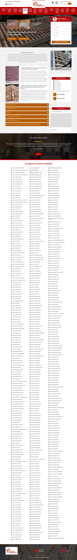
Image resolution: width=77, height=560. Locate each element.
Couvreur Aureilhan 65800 (54, 432)
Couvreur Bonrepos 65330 (54, 320)
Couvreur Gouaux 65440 (35, 445)
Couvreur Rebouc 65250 (16, 177)
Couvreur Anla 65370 (53, 513)
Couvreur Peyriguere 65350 (17, 468)
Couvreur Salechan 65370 (17, 376)
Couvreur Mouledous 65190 (36, 174)
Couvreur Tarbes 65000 (16, 282)
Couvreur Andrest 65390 (54, 524)
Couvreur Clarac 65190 (54, 202)
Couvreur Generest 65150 (35, 472)
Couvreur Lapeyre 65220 (35, 319)
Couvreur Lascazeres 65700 (36, 310)
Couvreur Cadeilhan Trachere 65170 (56, 272)
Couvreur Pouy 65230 (16, 447)
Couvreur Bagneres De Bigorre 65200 (56, 407)
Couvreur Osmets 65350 (16, 507)
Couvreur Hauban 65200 (35, 422)
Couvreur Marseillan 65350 (36, 227)
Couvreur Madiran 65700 (35, 239)
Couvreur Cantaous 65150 (17, 188)
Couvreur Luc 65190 (34, 252)
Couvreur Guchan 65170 (35, 429)
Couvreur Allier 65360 (54, 526)
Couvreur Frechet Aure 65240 (36, 502)
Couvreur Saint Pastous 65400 (17, 392)
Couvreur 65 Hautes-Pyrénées (25, 9)
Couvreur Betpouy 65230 (54, 336)
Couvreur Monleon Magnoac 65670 (37, 195)
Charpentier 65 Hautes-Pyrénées (51, 9)
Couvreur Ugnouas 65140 (17, 245)
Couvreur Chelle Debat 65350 (55, 221)
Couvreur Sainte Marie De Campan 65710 (20, 174)
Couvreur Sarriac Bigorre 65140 (18, 353)
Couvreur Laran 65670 (35, 321)
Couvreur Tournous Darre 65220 (18, 266)
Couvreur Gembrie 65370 (35, 475)
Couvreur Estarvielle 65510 (36, 525)
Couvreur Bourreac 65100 (54, 297)
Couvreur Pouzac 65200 (16, 438)
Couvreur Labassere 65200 (36, 374)
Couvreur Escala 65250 (54, 179)
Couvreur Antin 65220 (54, 503)
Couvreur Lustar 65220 (35, 245)
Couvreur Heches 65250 (35, 417)
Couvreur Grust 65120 (35, 436)
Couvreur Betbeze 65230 (54, 341)
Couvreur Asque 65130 (54, 446)
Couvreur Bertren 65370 (54, 343)
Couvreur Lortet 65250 (35, 278)
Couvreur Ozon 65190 (16, 482)
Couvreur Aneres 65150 (54, 519)
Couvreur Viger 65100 (16, 216)
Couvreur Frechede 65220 (35, 507)
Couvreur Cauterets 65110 (54, 226)
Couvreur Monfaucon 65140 (36, 197)
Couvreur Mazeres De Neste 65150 (37, 213)
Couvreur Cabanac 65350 (54, 279)
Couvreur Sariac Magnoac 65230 (18, 365)
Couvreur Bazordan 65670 (54, 375)
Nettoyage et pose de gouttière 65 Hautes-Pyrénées (46, 10)
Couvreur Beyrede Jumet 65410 (55, 327)
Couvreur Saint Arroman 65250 (18, 408)
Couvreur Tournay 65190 (16, 268)
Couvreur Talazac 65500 (16, 287)
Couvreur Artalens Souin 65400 (55, 460)
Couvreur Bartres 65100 (54, 380)
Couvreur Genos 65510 (35, 470)
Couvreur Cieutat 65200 (54, 204)
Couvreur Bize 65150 (53, 329)
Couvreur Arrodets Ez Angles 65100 (56, 467)
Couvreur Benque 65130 (54, 357)
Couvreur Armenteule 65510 (55, 478)
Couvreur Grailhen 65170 (35, 443)
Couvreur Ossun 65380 (16, 502)
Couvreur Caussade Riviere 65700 (56, 228)
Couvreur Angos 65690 (54, 515)
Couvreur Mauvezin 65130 (36, 216)
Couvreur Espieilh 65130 (35, 534)
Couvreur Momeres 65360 (36, 200)
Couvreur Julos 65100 (35, 376)
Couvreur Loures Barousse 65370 (37, 259)
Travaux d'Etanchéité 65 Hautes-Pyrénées (73, 10)
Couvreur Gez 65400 (34, 454)
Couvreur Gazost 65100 (35, 482)
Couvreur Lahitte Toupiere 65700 (37, 349)
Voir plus (38, 154)
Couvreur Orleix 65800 (16, 509)
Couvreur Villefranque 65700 (17, 211)
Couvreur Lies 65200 (34, 284)
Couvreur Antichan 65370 (54, 508)
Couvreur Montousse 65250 (36, 177)
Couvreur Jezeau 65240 (35, 381)
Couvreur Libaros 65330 (35, 289)
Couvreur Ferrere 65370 (35, 516)
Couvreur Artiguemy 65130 (55, 458)
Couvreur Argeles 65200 (54, 485)
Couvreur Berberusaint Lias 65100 (56, 354)
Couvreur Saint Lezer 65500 (17, 399)
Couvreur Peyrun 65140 (16, 463)
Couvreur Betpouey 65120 (54, 338)
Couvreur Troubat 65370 (16, 255)
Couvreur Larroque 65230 (35, 314)
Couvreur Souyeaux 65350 (17, 294)
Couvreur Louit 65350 (35, 264)
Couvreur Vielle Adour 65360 (17, 232)
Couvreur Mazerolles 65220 (36, 211)
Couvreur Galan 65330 (35, 495)
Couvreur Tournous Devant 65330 (18, 264)
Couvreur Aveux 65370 (54, 421)
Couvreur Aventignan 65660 (55, 428)
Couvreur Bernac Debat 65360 (55, 350)
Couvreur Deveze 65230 (54, 190)
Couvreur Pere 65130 (16, 475)
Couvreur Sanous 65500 (16, 367)
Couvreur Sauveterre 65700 (17, 346)
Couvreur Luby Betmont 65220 (36, 255)
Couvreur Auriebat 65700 (54, 430)
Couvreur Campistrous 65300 (55, 258)
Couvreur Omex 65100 (16, 525)
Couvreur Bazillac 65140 (54, 373)
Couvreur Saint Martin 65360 (17, 390)
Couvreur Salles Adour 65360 (17, 369)
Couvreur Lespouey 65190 (35, 298)
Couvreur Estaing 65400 (35, 530)
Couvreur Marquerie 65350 (36, 234)
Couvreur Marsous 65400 (35, 225)
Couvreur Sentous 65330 (16, 330)
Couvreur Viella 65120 (16, 229)
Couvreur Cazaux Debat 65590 (55, 216)
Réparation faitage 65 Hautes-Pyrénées (67, 10)
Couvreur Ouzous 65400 (16, 484)
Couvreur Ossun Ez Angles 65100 (18, 500)
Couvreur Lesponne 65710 (17, 179)
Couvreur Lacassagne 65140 (36, 365)
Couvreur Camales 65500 (54, 265)
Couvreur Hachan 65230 (35, 424)
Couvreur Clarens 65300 (54, 197)
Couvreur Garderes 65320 (35, 493)
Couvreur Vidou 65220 (16, 234)
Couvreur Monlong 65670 (35, 193)
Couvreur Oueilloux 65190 (17, 498)
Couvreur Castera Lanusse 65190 (56, 247)
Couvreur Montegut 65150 (36, 181)
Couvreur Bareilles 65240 (54, 396)
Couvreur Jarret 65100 (35, 383)
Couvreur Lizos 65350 (35, 287)
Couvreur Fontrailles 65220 (36, 514)
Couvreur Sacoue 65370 (16, 415)
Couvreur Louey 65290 (35, 268)
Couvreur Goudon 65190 (35, 447)
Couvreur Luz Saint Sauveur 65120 (37, 241)
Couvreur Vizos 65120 (16, 193)
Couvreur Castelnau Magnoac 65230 (56, 240)
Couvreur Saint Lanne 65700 (17, 404)
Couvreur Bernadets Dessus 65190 (56, 345)
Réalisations (11, 38)
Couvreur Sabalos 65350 (16, 420)
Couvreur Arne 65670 (54, 476)
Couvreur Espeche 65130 (35, 539)
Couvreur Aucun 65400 (54, 437)
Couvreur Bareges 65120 (16, 190)
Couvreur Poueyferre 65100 (17, 452)
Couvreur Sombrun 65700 (17, 307)
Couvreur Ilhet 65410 (35, 392)
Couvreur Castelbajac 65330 (55, 249)
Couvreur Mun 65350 (35, 170)
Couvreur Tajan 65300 (16, 291)
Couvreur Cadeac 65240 (54, 276)
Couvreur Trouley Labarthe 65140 (18, 252)
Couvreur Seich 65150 (16, 339)
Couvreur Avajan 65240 (54, 425)
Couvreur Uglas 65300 (16, 248)
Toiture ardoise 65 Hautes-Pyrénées (62, 10)
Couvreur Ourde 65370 (16, 495)
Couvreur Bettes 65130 (54, 334)
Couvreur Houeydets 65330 (36, 404)
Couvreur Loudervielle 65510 (36, 266)
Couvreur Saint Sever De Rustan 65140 (19, 381)
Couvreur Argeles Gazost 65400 (55, 483)
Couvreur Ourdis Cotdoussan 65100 (18, 493)
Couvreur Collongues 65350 (55, 195)
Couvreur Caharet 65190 (54, 274)
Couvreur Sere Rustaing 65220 (17, 323)
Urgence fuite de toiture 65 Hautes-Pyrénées (35, 10)
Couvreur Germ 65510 (35, 461)
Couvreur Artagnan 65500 (54, 462)
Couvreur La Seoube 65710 (17, 181)
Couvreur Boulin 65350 (54, 304)
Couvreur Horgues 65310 (35, 406)
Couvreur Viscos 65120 (16, 197)
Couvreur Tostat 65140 (16, 271)
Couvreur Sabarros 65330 (17, 417)
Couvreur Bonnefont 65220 (55, 322)
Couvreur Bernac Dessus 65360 (55, 352)
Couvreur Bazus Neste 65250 (55, 368)
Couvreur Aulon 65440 (54, 439)
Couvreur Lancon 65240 (35, 337)
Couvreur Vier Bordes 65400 (17, 220)
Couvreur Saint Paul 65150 (17, 388)
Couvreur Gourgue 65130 (35, 440)
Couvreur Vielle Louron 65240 (17, 225)
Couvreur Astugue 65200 (54, 444)
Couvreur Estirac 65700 (35, 518)
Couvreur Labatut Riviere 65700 (37, 367)
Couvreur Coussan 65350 (54, 193)
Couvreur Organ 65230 (16, 523)
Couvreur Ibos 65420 (35, 399)
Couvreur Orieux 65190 (16, 518)
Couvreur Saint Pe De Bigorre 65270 (19, 385)
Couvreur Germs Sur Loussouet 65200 (38, 459)
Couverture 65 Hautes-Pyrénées (3, 9)
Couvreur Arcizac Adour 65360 (55, 494)
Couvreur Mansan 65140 (35, 236)
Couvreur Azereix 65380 (54, 412)
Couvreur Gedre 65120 (35, 477)
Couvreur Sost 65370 (16, 303)
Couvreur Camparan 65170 (55, 256)
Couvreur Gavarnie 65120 (35, 486)
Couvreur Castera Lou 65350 (55, 235)
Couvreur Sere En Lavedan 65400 (18, 328)
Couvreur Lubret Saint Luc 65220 (37, 257)
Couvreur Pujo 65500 (16, 443)
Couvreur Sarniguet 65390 (17, 360)
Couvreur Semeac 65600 (16, 335)
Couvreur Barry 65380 (54, 389)
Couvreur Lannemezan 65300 (36, 326)
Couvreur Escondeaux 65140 (55, 174)
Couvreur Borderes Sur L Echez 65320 (56, 313)
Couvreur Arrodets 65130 (54, 464)
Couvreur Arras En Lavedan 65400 (56, 474)
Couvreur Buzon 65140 (54, 281)
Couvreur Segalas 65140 (16, 342)
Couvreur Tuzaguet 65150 (17, 250)
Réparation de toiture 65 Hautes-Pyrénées (15, 10)
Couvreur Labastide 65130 (36, 369)
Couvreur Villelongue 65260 (17, 213)
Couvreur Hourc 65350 (35, 401)
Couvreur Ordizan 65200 (16, 521)
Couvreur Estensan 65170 (35, 523)
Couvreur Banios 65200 (54, 405)
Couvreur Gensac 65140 (35, 468)
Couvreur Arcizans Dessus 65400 (56, 487)
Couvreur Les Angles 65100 (55, 517)
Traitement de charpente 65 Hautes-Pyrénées (40, 10)
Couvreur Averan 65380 (54, 423)
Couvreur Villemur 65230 (17, 204)
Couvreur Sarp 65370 (16, 358)
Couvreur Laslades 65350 (35, 312)
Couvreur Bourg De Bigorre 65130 (56, 302)
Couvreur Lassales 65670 (35, 307)
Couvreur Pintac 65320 (16, 456)
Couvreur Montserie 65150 (36, 179)
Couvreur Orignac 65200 (16, 516)
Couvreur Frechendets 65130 (36, 509)
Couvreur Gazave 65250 (35, 479)
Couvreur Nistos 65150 (16, 537)
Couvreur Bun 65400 (53, 283)
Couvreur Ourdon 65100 (16, 491)
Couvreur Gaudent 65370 (35, 491)
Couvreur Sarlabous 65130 (17, 362)
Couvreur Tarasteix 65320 (17, 289)
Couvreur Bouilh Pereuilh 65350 (55, 306)
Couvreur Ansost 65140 (54, 510)
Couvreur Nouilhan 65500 (17, 534)
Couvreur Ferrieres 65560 (35, 511)
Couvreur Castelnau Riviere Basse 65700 (57, 242)
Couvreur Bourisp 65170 (54, 299)
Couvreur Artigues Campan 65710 (18, 172)
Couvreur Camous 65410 (54, 263)
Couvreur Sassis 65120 (16, 349)
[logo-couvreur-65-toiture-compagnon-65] (38, 4)
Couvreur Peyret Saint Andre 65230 (18, 470)
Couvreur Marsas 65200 (35, 229)
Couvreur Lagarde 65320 (35, 358)
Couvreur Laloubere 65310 (36, 344)
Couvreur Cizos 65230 (54, 200)
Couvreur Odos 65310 (16, 532)
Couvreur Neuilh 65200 (16, 539)
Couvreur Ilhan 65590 (35, 397)
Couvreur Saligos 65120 (16, 378)
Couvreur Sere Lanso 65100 (17, 326)
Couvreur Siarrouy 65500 (16, 314)
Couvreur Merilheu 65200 (35, 204)
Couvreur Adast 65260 (54, 533)
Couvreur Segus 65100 (16, 337)
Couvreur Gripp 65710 (16, 186)
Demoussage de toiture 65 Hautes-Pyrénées (9, 10)
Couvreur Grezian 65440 (35, 438)
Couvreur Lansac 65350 (35, 323)
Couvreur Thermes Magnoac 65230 (18, 280)
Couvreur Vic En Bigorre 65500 (18, 239)
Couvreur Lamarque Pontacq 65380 (37, 339)
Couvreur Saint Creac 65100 (17, 406)
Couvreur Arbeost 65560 (54, 499)
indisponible (10, 1)
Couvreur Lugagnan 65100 (36, 250)
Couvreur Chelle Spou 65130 (55, 213)
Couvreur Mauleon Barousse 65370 (37, 218)
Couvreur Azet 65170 (53, 409)
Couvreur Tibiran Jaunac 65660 (18, 278)
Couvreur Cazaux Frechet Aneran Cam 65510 (57, 219)
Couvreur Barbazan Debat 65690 (56, 400)
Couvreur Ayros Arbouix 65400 (55, 419)
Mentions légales (44, 557)
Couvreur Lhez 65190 (35, 294)
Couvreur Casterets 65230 (54, 237)
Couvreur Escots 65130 (54, 170)
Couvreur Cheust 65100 (54, 211)
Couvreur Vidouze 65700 (16, 236)
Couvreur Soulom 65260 (16, 296)
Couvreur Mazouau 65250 (35, 209)
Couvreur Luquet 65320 (35, 248)
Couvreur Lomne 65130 (35, 280)
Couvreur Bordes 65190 (54, 311)
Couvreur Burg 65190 (54, 286)
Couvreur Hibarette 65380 (36, 415)
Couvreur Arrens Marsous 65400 (56, 471)
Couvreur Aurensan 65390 (54, 435)
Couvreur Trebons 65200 (16, 259)
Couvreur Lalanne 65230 (35, 346)
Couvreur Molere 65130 (35, 202)
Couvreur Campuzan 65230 (55, 251)
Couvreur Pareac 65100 (16, 477)
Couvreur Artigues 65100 (54, 455)
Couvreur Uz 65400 (15, 243)
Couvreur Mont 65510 (35, 190)
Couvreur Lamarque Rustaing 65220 (37, 333)
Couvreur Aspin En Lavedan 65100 (56, 451)
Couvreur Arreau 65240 (54, 469)
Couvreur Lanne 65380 (35, 328)
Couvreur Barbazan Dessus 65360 (56, 398)
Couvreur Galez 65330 (35, 498)
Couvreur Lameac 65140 (35, 335)
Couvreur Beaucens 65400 (54, 366)
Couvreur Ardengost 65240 (55, 490)
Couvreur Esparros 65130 (35, 537)
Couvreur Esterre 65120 (35, 521)
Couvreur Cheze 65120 (54, 209)
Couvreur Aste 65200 (53, 448)
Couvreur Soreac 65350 (16, 305)
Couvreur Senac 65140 (16, 333)
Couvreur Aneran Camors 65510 (55, 522)
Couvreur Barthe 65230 (54, 384)
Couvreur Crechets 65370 (54, 188)
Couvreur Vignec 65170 (16, 209)
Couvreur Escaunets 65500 (54, 177)
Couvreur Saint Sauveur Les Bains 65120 (19, 170)
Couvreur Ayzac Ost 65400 (54, 414)
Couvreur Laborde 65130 (35, 362)
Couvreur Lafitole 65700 (35, 360)
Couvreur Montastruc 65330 (36, 188)
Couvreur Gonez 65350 (35, 452)
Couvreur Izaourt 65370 (35, 390)
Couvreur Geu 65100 (35, 456)
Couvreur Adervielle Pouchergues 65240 (57, 538)
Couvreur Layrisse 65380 (35, 303)
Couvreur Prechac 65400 (16, 440)
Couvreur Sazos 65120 (16, 344)
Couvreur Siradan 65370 (16, 312)
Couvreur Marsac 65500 (35, 232)
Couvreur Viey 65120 (16, 218)
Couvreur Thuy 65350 (16, 275)
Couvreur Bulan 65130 (54, 288)
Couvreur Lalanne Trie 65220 (36, 342)
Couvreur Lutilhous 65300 (35, 243)
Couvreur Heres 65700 (35, 413)
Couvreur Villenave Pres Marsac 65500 (19, 200)
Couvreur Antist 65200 (54, 506)
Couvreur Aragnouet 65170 (55, 501)
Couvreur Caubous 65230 (54, 231)
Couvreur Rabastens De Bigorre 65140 (19, 429)
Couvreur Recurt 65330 (16, 431)
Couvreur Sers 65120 (16, 319)
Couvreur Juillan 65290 (35, 378)
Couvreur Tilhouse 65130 (16, 273)
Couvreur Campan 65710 (54, 260)
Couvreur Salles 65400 (16, 374)
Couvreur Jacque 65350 (35, 385)
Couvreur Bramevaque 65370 (55, 290)
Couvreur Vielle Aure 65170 (17, 227)
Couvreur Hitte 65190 (35, 408)
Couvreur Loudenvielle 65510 (36, 273)
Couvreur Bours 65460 (54, 295)
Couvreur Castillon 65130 (54, 233)
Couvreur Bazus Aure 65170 (55, 370)
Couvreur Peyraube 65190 (17, 472)
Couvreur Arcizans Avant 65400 (55, 492)
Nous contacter (23, 38)
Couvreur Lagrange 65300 (36, 351)
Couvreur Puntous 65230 (16, 436)
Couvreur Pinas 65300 (16, 459)
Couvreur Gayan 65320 (35, 484)
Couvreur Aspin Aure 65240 (55, 453)
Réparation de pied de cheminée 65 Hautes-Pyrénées (57, 10)
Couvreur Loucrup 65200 (35, 271)
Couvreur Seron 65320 (16, 321)
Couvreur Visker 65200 (16, 195)
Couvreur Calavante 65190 (54, 267)
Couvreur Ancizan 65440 (54, 529)
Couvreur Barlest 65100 (54, 391)
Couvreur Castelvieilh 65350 (55, 244)
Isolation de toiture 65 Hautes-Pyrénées (20, 10)
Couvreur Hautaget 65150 (35, 420)
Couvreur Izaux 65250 (35, 388)
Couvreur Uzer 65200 (16, 241)
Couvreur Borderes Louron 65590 (56, 315)
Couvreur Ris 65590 (15, 422)
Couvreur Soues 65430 (16, 298)
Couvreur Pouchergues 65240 (17, 454)
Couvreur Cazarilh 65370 (54, 224)
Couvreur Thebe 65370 (16, 284)
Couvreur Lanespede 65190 (36, 330)
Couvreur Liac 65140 (35, 291)
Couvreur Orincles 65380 (16, 514)
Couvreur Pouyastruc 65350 (17, 445)
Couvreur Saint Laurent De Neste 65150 (19, 397)
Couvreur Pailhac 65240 (16, 479)
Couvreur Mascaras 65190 (36, 220)
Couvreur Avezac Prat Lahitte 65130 (56, 416)
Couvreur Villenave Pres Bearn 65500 (19, 202)
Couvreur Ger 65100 (34, 463)
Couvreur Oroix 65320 (16, 511)
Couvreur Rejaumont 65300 (17, 424)
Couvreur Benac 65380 (54, 361)
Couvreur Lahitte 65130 (35, 353)
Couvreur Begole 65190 (54, 359)
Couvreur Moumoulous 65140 (36, 172)
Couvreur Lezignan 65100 (35, 296)
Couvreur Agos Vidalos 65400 (55, 531)
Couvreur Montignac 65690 (36, 186)
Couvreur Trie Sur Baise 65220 (17, 257)
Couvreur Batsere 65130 (54, 382)
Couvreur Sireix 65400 (16, 310)
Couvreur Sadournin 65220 (17, 413)
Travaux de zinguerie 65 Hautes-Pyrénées (30, 10)
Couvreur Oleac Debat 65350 (17, 530)
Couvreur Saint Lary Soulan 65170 (18, 401)
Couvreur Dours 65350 (54, 181)
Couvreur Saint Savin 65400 (17, 383)
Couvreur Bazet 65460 (54, 377)
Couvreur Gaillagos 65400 (35, 500)
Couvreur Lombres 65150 (35, 282)
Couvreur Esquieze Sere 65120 (36, 532)
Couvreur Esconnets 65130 (54, 172)
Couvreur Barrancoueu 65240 (55, 393)
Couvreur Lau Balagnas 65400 (36, 305)
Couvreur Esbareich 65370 (54, 186)
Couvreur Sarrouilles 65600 (17, 351)
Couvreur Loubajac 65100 (35, 275)
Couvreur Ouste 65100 (16, 486)
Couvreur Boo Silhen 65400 (55, 318)
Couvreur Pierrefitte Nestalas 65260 (18, 461)
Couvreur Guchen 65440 (35, 431)
